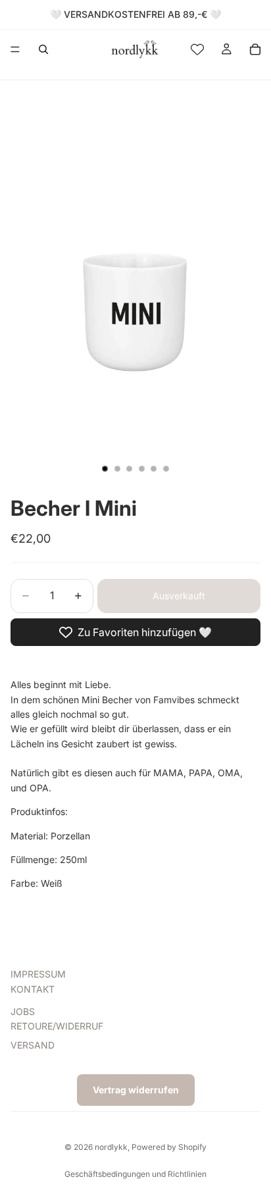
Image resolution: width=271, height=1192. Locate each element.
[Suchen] (43, 49)
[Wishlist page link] (197, 49)
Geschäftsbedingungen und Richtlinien (135, 1174)
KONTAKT (33, 988)
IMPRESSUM (38, 974)
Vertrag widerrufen (136, 1089)
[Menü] (15, 49)
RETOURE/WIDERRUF (57, 1025)
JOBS (23, 1011)
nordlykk (111, 1147)
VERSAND (33, 1045)
